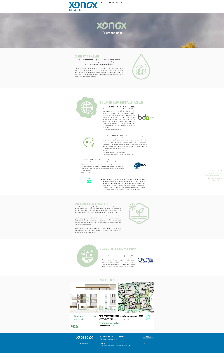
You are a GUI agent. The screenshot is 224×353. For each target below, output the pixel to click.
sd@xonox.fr (150, 336)
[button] (149, 344)
